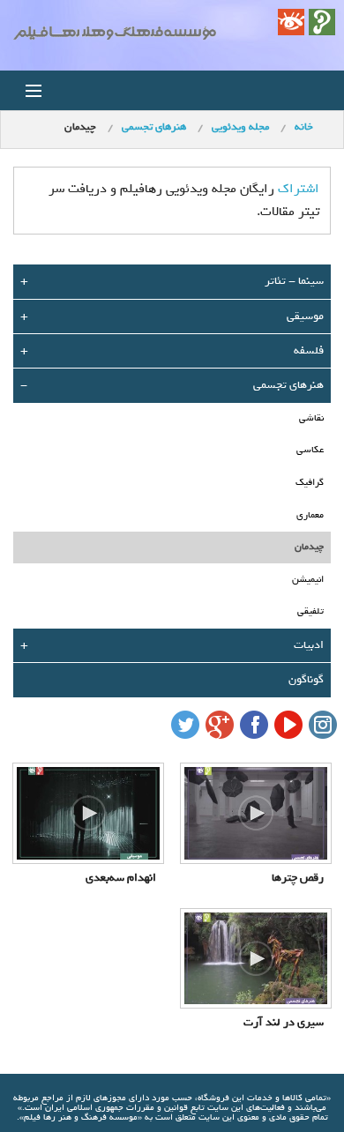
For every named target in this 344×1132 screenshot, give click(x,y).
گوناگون (306, 679)
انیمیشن (308, 579)
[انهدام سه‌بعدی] (88, 812)
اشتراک (298, 188)
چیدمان (309, 547)
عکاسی (310, 450)
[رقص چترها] (256, 812)
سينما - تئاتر (294, 281)
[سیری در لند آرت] (256, 958)
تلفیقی (310, 611)
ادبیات (309, 645)
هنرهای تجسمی (288, 385)
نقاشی (311, 418)
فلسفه (309, 350)
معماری (310, 515)
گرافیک (309, 482)
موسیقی (305, 316)
